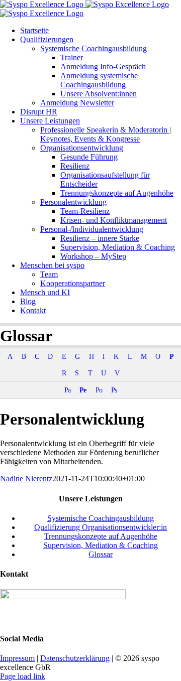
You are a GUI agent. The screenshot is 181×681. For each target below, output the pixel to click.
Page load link (22, 676)
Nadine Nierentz (26, 478)
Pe (82, 390)
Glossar (100, 554)
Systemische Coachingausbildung (100, 518)
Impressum (17, 658)
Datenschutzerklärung (75, 658)
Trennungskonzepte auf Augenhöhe (100, 536)
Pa (67, 390)
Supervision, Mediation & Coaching (100, 545)
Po (99, 390)
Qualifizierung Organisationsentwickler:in (100, 527)
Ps (114, 390)
